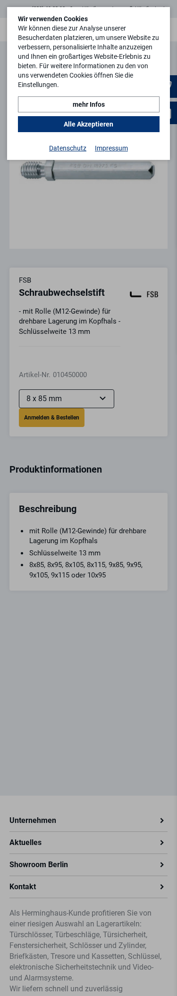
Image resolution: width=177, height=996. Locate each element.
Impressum (111, 148)
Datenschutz (67, 148)
